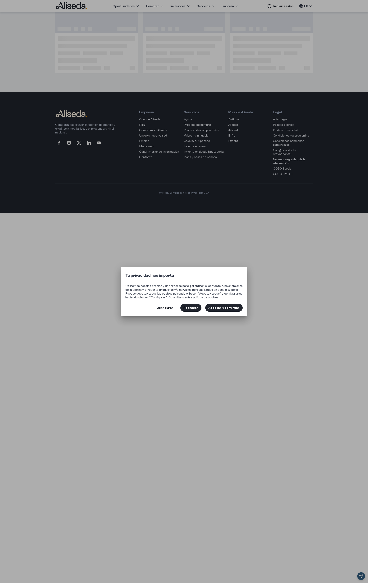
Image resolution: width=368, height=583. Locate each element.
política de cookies (206, 297)
